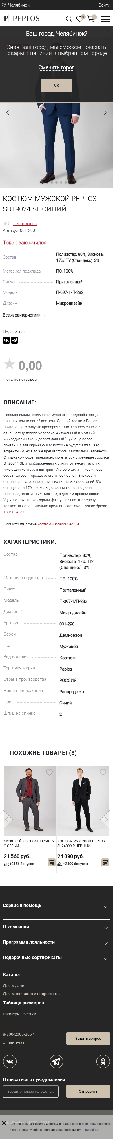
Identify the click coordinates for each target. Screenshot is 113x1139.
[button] (7, 112)
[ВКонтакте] (6, 340)
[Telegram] (14, 340)
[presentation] (8, 819)
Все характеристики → (24, 315)
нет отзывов (25, 223)
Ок (56, 85)
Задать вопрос (88, 1038)
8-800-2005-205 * (18, 1034)
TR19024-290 (14, 512)
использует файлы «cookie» (37, 1124)
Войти (104, 5)
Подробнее (91, 1130)
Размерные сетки (19, 1014)
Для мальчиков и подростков (31, 993)
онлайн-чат (14, 1042)
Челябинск (19, 5)
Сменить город (56, 67)
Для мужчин (15, 985)
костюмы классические (58, 524)
